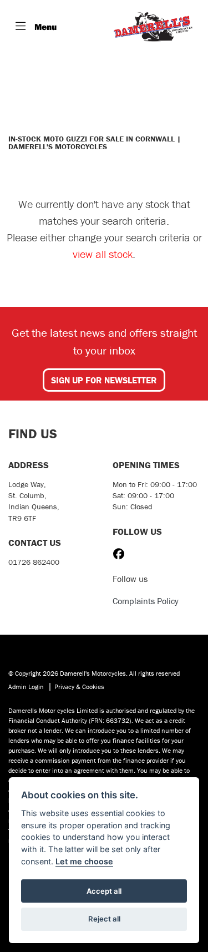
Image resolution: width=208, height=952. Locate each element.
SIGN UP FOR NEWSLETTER (104, 380)
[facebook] (121, 554)
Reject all (104, 918)
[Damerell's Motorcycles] (153, 26)
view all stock (103, 254)
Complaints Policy (146, 600)
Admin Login (26, 686)
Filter (171, 72)
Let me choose (84, 861)
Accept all (104, 891)
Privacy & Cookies (79, 686)
